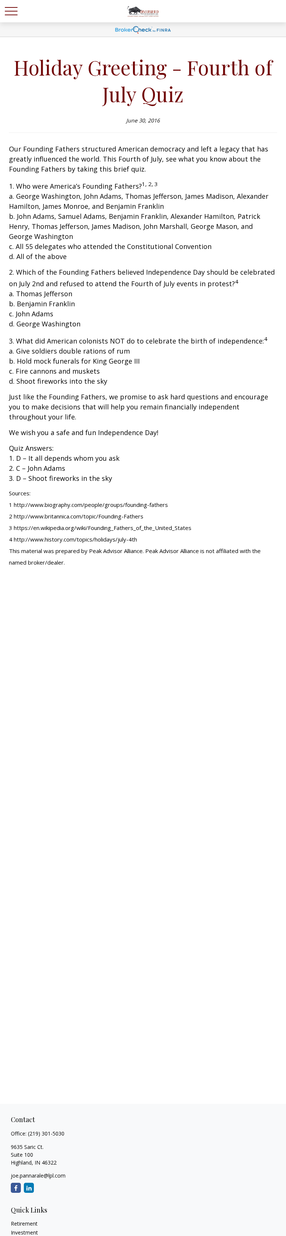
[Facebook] (16, 1188)
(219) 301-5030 (46, 1133)
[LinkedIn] (29, 1188)
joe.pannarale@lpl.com (38, 1175)
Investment (24, 1232)
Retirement (24, 1223)
